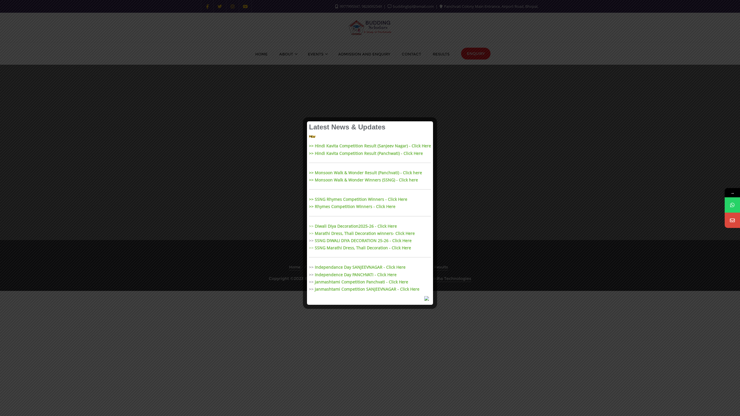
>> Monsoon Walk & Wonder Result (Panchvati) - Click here (365, 172)
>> (353, 226)
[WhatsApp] (732, 205)
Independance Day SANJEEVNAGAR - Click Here (360, 267)
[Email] (732, 220)
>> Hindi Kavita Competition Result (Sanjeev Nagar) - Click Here (370, 145)
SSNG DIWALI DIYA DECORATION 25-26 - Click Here (363, 240)
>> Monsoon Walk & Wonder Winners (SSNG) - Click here (363, 180)
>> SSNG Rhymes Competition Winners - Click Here (358, 199)
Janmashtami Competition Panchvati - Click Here (361, 282)
